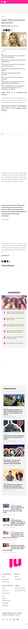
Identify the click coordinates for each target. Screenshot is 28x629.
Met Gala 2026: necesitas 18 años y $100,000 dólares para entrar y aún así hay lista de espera (13, 412)
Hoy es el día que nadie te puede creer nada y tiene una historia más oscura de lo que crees (13, 509)
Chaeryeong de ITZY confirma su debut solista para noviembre (15, 331)
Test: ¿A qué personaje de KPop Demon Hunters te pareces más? (15, 325)
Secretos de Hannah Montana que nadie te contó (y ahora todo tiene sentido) (14, 548)
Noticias (3, 16)
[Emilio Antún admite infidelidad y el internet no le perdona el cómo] (14, 426)
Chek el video (4, 219)
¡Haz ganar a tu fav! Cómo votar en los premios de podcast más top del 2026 (12, 461)
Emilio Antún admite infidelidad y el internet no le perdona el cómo (14, 437)
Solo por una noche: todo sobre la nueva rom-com (15, 337)
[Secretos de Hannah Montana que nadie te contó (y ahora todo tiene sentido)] (6, 545)
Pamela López (13, 416)
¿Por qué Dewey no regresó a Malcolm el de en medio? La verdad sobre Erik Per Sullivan (13, 486)
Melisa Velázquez (14, 26)
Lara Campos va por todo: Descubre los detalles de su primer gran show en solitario (14, 535)
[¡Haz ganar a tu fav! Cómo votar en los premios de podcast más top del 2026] (14, 451)
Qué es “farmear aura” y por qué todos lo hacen (15, 319)
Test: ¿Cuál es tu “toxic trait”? (14, 343)
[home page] (5, 2)
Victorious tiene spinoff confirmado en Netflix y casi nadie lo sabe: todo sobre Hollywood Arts (14, 522)
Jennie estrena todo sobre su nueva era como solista (15, 312)
